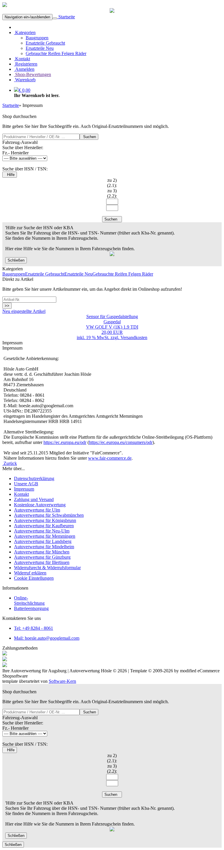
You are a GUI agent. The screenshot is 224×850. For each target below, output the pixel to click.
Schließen (16, 260)
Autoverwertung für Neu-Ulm (41, 530)
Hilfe (10, 174)
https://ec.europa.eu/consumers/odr (121, 442)
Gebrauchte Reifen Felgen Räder (56, 53)
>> (7, 306)
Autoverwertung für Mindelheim (44, 546)
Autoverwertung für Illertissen (41, 562)
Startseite (66, 16)
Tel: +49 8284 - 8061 (33, 628)
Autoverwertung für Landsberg (42, 541)
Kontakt (22, 58)
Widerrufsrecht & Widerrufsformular (47, 567)
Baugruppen (37, 37)
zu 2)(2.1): (112, 183)
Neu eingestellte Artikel (24, 311)
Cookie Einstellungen (34, 578)
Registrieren (25, 63)
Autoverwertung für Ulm (37, 509)
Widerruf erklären (30, 572)
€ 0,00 (24, 90)
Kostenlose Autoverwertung (40, 504)
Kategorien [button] (25, 32)
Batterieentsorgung (31, 608)
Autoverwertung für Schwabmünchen (49, 515)
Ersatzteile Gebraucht (45, 42)
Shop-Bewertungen (32, 74)
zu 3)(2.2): (112, 193)
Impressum (24, 488)
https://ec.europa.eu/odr (64, 442)
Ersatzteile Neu (40, 48)
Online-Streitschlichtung (29, 600)
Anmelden (24, 69)
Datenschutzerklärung (34, 478)
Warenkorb (25, 79)
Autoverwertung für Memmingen (44, 536)
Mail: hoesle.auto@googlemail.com (46, 638)
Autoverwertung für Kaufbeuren (44, 525)
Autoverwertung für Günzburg (42, 557)
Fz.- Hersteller (15, 152)
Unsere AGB (26, 483)
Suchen (89, 137)
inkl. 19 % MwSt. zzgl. (98, 337)
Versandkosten (133, 337)
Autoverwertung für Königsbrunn (45, 520)
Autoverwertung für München (41, 551)
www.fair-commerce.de (110, 458)
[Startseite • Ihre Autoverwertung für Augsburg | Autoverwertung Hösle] (4, 5)
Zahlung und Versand (34, 499)
